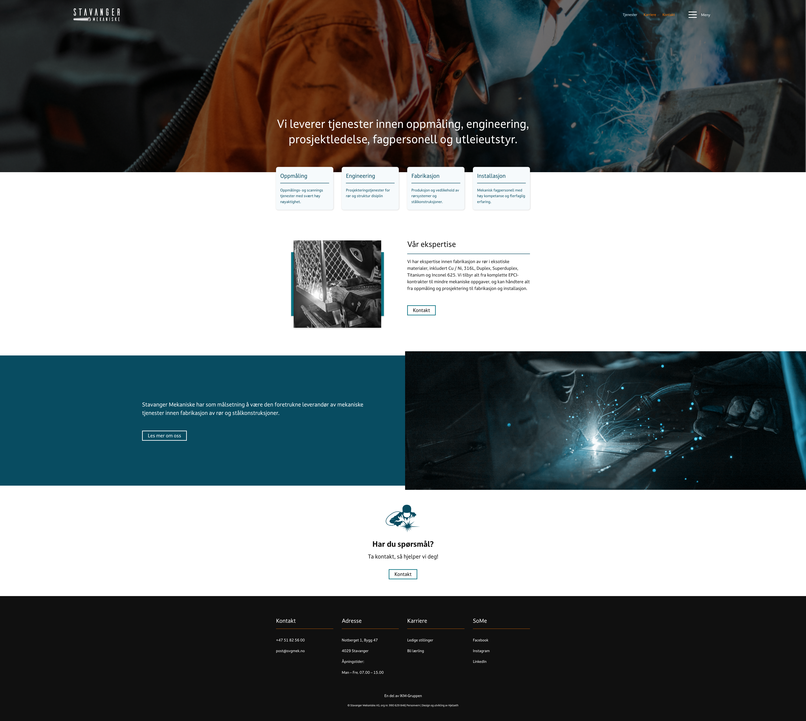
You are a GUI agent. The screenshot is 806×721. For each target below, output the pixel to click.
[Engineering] (370, 188)
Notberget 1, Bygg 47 (360, 640)
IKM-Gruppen (410, 695)
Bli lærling (415, 650)
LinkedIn (480, 661)
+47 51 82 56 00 (290, 640)
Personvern (413, 705)
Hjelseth (453, 705)
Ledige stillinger (420, 640)
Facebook (480, 640)
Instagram (481, 650)
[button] (699, 14)
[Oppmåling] (304, 188)
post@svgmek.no (290, 650)
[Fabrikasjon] (435, 188)
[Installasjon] (501, 188)
